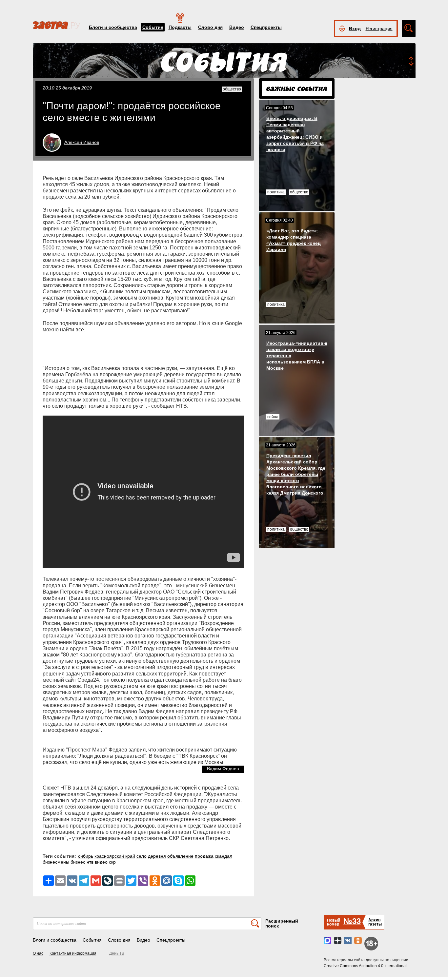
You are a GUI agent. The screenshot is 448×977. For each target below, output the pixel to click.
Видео (236, 27)
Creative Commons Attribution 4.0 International (365, 966)
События (152, 27)
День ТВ (116, 953)
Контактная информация (73, 953)
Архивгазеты (375, 922)
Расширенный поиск (281, 923)
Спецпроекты (266, 27)
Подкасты (180, 27)
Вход (355, 28)
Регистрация (379, 28)
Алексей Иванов (81, 142)
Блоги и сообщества (113, 27)
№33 (352, 921)
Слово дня (210, 27)
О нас (38, 953)
